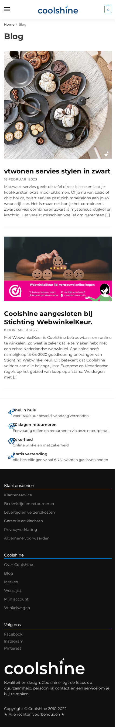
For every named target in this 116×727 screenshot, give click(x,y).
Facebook (13, 634)
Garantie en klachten (23, 520)
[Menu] (12, 9)
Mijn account (16, 599)
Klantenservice (18, 495)
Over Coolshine (18, 564)
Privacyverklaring (20, 529)
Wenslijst (12, 590)
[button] (107, 9)
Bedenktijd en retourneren (29, 503)
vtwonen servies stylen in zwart (57, 171)
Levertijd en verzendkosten (29, 512)
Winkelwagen (17, 607)
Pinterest (12, 648)
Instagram (13, 641)
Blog (8, 573)
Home (9, 24)
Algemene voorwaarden (26, 538)
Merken (11, 581)
